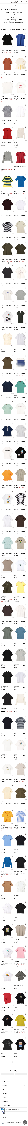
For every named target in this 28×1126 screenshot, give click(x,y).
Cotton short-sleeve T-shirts (20, 1074)
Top (1, 9)
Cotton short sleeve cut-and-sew (7, 1074)
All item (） (10, 9)
